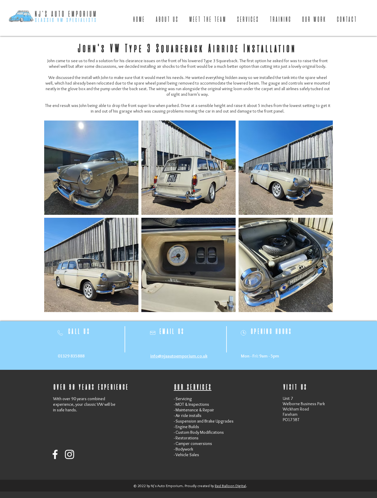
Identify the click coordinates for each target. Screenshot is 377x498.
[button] (314, 20)
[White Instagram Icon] (69, 454)
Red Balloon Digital (230, 485)
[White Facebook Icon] (55, 454)
